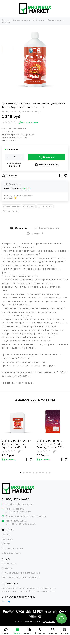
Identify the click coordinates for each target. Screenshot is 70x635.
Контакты (7, 568)
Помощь (6, 534)
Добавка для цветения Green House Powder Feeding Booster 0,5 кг (51, 444)
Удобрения (29, 206)
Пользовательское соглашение (21, 572)
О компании (9, 563)
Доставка (7, 539)
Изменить (26, 188)
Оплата (6, 543)
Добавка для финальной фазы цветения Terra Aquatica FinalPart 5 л (16, 444)
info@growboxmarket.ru (20, 504)
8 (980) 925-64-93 (15, 499)
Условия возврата (12, 548)
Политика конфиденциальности (21, 577)
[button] (20, 472)
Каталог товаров (11, 206)
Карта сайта (49, 621)
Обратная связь (11, 553)
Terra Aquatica (45, 206)
